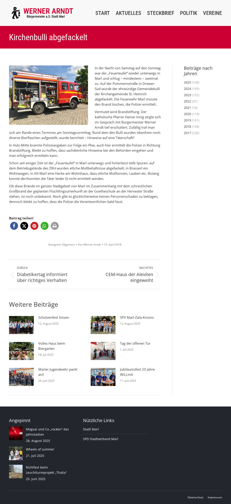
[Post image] (21, 325)
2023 (187, 95)
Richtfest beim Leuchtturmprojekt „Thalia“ (46, 470)
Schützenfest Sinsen (53, 317)
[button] (14, 226)
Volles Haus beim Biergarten (51, 346)
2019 (187, 120)
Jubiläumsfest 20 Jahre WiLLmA (137, 372)
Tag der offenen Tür (135, 343)
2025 (187, 82)
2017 (187, 133)
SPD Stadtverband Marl (100, 439)
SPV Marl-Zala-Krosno (137, 317)
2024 (187, 88)
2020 (187, 114)
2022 (187, 101)
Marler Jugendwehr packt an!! (57, 372)
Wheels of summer (40, 449)
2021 (187, 107)
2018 (187, 126)
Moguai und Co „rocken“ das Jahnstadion (47, 432)
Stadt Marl (91, 429)
